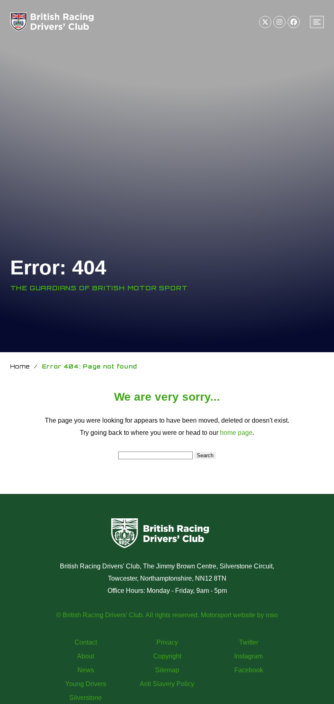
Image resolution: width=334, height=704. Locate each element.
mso (272, 615)
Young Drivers (85, 683)
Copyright (167, 656)
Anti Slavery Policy (167, 683)
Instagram (248, 656)
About (85, 656)
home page (236, 432)
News (85, 670)
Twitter (248, 642)
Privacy (167, 642)
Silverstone (85, 697)
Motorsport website (228, 615)
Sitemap (167, 670)
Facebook (248, 670)
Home (20, 366)
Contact (86, 642)
